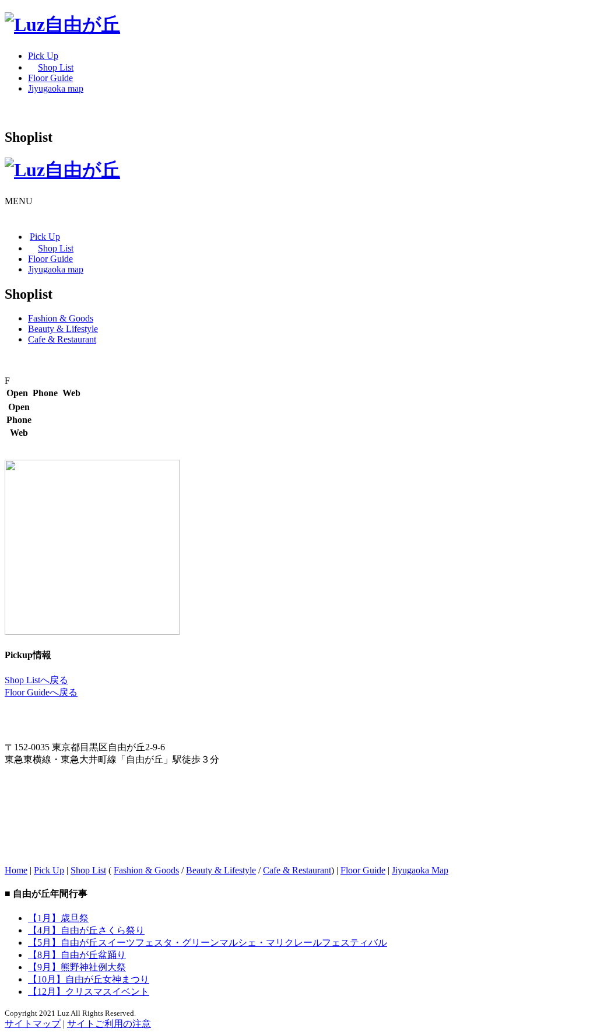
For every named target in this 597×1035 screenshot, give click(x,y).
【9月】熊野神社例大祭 (77, 967)
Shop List (88, 870)
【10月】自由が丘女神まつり (88, 979)
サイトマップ (33, 1024)
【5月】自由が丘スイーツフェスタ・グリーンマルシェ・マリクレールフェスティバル (207, 942)
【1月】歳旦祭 (58, 918)
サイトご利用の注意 (109, 1024)
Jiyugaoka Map (420, 870)
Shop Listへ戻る (36, 680)
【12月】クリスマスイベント (88, 991)
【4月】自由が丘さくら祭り (86, 930)
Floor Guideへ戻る (41, 692)
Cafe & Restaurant (62, 339)
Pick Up (49, 870)
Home (16, 870)
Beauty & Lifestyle (63, 329)
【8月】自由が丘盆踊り (77, 955)
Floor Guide (362, 870)
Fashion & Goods (60, 318)
